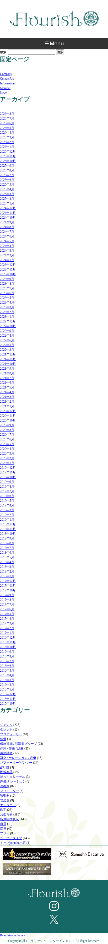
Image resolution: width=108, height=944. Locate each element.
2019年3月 (7, 510)
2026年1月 (7, 147)
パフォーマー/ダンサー (16, 762)
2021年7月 (7, 378)
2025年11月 (8, 156)
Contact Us (7, 78)
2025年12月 (8, 151)
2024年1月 (7, 260)
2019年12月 (8, 468)
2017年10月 (8, 590)
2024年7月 (7, 232)
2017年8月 (7, 600)
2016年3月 (7, 680)
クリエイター (9, 791)
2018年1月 (7, 576)
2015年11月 (8, 699)
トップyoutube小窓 (13, 843)
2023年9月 (7, 279)
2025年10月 (8, 161)
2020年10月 (8, 420)
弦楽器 (4, 795)
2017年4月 (7, 619)
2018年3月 (7, 567)
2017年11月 (8, 585)
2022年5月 (7, 345)
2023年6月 (7, 293)
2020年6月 (7, 439)
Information (7, 83)
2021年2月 (7, 401)
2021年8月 (7, 373)
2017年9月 (7, 595)
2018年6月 (7, 552)
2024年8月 (7, 227)
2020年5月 (7, 444)
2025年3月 (7, 194)
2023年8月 (7, 283)
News (3, 93)
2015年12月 (8, 694)
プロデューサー (11, 734)
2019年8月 (7, 486)
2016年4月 (7, 675)
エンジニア (8, 805)
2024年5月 (7, 241)
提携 (3, 828)
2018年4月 (7, 562)
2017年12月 (8, 581)
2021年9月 (7, 368)
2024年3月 (7, 250)
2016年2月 (7, 685)
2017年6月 (7, 609)
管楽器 (4, 800)
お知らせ (6, 814)
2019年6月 (7, 496)
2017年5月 (7, 614)
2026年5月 (7, 128)
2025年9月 (7, 166)
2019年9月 (7, 482)
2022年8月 (7, 335)
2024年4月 (7, 246)
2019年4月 (7, 505)
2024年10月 (8, 217)
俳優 (3, 739)
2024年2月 (7, 255)
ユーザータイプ (11, 838)
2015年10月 (8, 703)
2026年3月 (7, 137)
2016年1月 (7, 689)
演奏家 (4, 786)
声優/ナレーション (13, 781)
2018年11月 (8, 529)
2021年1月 (7, 406)
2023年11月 (8, 269)
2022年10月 (8, 326)
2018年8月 (7, 543)
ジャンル (6, 725)
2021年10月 (8, 364)
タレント (6, 729)
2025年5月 (7, 184)
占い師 (4, 767)
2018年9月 (7, 538)
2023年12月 (8, 265)
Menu (54, 44)
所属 (3, 824)
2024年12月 (8, 208)
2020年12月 (8, 411)
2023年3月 (7, 307)
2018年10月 (8, 534)
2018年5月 (7, 557)
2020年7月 (7, 434)
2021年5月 (7, 387)
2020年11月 (8, 416)
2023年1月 (7, 317)
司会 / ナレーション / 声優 (18, 758)
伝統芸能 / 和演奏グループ (18, 744)
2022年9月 (7, 331)
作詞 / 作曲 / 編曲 (12, 748)
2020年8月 (7, 430)
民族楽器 (6, 772)
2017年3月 (7, 623)
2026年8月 (7, 114)
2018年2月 (7, 571)
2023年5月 (7, 298)
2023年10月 (8, 274)
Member (5, 88)
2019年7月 (7, 491)
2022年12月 (8, 321)
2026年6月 (7, 123)
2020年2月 (7, 458)
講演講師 (6, 753)
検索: (3, 52)
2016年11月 (8, 642)
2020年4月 (7, 449)
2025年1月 (7, 203)
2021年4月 (7, 392)
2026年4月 (7, 132)
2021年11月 (8, 359)
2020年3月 (7, 453)
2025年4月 (7, 189)
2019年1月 (7, 519)
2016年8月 (7, 656)
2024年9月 (7, 222)
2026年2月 (7, 142)
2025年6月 (7, 180)
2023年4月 (7, 302)
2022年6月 (7, 340)
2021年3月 (7, 397)
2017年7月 (7, 604)
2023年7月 (7, 288)
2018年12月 (8, 524)
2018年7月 (7, 548)
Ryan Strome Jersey (12, 935)
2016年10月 (8, 647)
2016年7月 (7, 661)
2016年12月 (8, 637)
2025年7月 (7, 175)
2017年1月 (7, 633)
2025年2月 (7, 199)
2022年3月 (7, 350)
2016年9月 (7, 652)
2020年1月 (7, 463)
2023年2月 (7, 312)
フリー (4, 833)
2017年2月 (7, 628)
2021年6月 (7, 383)
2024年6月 (7, 236)
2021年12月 (8, 354)
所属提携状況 (9, 819)
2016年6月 (7, 666)
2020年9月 (7, 425)
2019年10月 (8, 477)
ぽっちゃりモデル (12, 777)
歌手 (3, 810)
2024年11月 (8, 213)
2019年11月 (8, 472)
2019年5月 (7, 501)
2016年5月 (7, 670)
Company (6, 74)
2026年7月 (7, 118)
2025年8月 (7, 170)
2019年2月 (7, 515)
